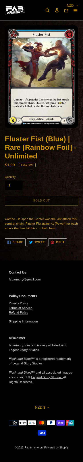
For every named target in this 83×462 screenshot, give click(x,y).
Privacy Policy (18, 303)
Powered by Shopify (56, 447)
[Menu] (75, 10)
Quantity (10, 177)
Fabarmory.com (34, 447)
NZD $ (40, 407)
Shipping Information (23, 321)
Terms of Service (20, 308)
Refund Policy (18, 312)
